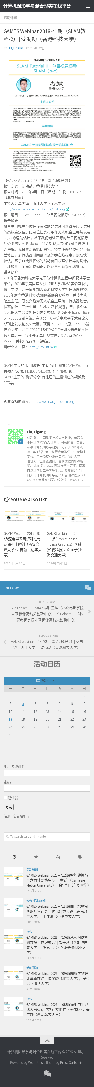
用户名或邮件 (14, 766)
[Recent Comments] (58, 857)
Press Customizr (71, 1062)
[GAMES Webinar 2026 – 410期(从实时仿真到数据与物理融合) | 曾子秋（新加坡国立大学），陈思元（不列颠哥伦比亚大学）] (13, 939)
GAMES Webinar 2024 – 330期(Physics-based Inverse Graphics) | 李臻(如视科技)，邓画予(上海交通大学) (64, 544)
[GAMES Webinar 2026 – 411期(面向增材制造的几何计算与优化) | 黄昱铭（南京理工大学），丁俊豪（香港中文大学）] (13, 907)
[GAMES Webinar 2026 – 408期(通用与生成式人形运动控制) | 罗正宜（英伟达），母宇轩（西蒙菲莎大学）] (13, 1006)
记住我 (12, 797)
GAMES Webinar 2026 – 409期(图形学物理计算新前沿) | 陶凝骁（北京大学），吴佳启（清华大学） (58, 978)
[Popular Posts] (36, 857)
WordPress (36, 1062)
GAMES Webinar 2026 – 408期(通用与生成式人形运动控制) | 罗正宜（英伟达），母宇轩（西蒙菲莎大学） (58, 1009)
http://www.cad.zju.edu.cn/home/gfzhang (34, 209)
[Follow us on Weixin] (87, 587)
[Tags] (79, 857)
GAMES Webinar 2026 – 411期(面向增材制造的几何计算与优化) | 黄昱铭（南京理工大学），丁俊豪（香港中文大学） (57, 911)
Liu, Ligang (15, 48)
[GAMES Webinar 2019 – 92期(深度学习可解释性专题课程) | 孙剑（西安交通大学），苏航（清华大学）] (25, 517)
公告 (29, 901)
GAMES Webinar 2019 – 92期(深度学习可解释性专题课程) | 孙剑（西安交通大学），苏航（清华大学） (23, 544)
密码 (7, 782)
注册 (7, 816)
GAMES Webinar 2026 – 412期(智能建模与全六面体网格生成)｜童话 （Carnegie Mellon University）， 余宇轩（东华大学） (58, 880)
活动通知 (10, 18)
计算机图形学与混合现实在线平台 (37, 6)
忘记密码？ (22, 816)
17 (10, 719)
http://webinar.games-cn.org (53, 401)
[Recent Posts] (14, 857)
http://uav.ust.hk (41, 347)
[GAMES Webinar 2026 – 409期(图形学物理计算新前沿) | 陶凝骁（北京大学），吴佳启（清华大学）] (13, 975)
